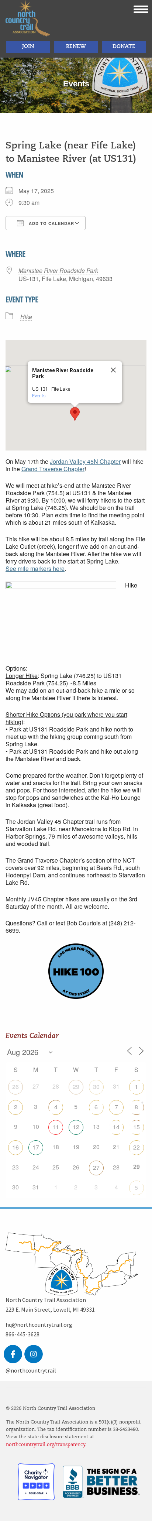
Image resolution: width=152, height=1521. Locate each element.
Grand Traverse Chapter (52, 469)
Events (39, 395)
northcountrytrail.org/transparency (45, 1444)
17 (35, 1147)
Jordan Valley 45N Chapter (85, 461)
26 (15, 1086)
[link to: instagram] (33, 1354)
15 (136, 1127)
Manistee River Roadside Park (58, 270)
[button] (75, 414)
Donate (124, 46)
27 (96, 1167)
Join (28, 46)
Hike (26, 317)
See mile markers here (35, 568)
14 (116, 1127)
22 (136, 1147)
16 (15, 1147)
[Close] (113, 370)
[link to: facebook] (13, 1354)
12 (76, 1127)
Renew (76, 46)
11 (55, 1127)
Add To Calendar (50, 223)
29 (76, 1086)
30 (96, 1086)
